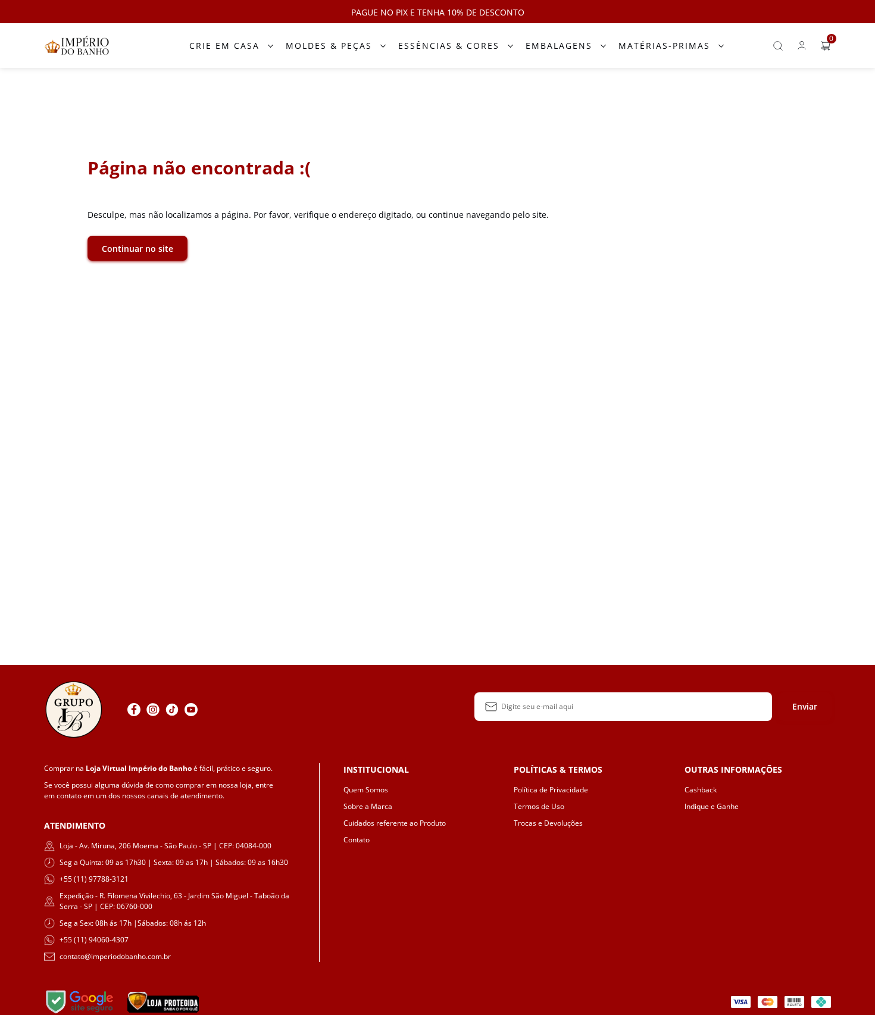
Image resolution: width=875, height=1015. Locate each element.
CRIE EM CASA (224, 45)
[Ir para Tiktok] (172, 709)
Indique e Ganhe (712, 806)
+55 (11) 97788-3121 (94, 879)
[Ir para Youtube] (191, 709)
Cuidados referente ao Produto (394, 823)
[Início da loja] (77, 45)
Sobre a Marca (367, 806)
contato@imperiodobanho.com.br (115, 956)
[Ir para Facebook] (133, 709)
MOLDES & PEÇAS (329, 45)
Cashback (701, 790)
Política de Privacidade (551, 790)
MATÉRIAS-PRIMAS (664, 45)
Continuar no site (137, 248)
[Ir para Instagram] (153, 709)
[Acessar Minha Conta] (802, 48)
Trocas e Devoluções (548, 823)
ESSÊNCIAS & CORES (448, 45)
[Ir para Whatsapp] (210, 709)
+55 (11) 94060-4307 (94, 940)
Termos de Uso (539, 806)
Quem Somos (365, 790)
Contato (356, 840)
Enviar (804, 706)
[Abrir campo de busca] (778, 46)
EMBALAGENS (559, 45)
